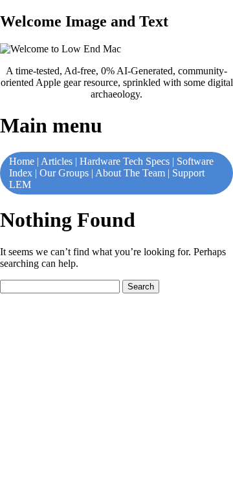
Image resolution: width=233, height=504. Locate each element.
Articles (56, 161)
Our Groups (64, 172)
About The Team (130, 172)
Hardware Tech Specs (125, 161)
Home (21, 161)
